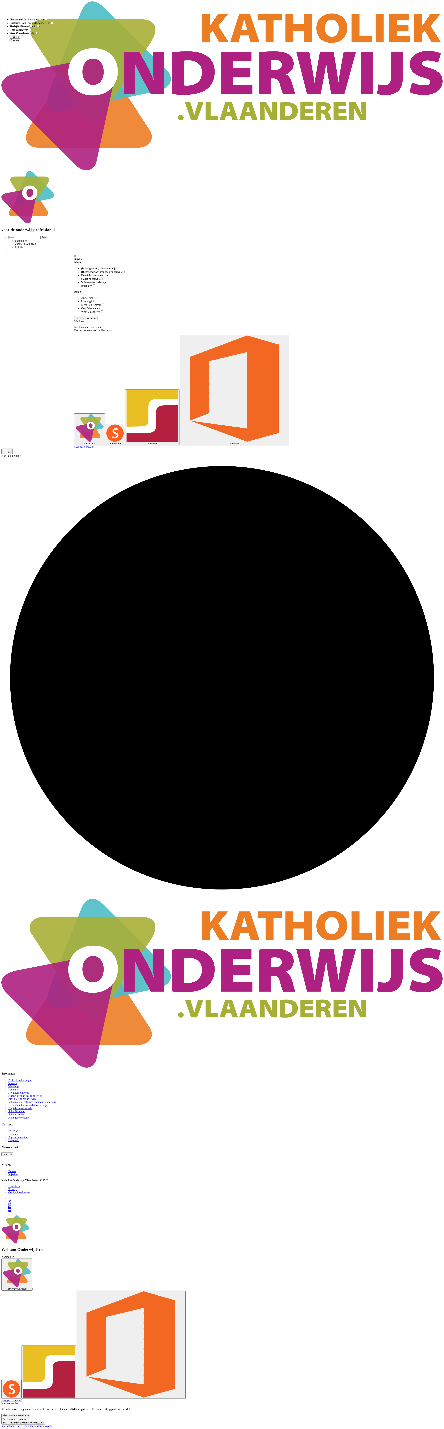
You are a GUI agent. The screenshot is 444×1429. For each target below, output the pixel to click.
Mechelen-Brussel (91, 304)
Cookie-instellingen (19, 1192)
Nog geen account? (84, 446)
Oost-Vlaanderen (90, 308)
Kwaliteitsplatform (18, 1092)
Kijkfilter (13, 1174)
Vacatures (13, 1089)
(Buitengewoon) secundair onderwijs (101, 271)
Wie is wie (14, 1130)
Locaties (13, 1134)
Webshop (13, 1086)
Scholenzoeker (16, 1114)
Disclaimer (14, 1186)
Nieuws (12, 1083)
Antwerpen (87, 297)
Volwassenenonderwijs (93, 282)
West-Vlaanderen (90, 311)
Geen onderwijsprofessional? (37, 1425)
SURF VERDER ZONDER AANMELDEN (23, 1422)
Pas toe (15, 40)
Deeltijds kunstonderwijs (94, 275)
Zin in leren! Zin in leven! (22, 1098)
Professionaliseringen (20, 1080)
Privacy (12, 1189)
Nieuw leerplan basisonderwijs (25, 1095)
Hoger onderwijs (90, 278)
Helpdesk (13, 1140)
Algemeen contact (18, 1137)
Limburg (86, 301)
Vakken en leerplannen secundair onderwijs (32, 1102)
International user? (11, 1425)
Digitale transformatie (20, 1108)
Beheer (12, 1171)
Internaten (86, 285)
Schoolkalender (16, 1111)
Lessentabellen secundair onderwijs (27, 1105)
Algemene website (18, 1117)
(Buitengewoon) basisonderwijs (98, 268)
